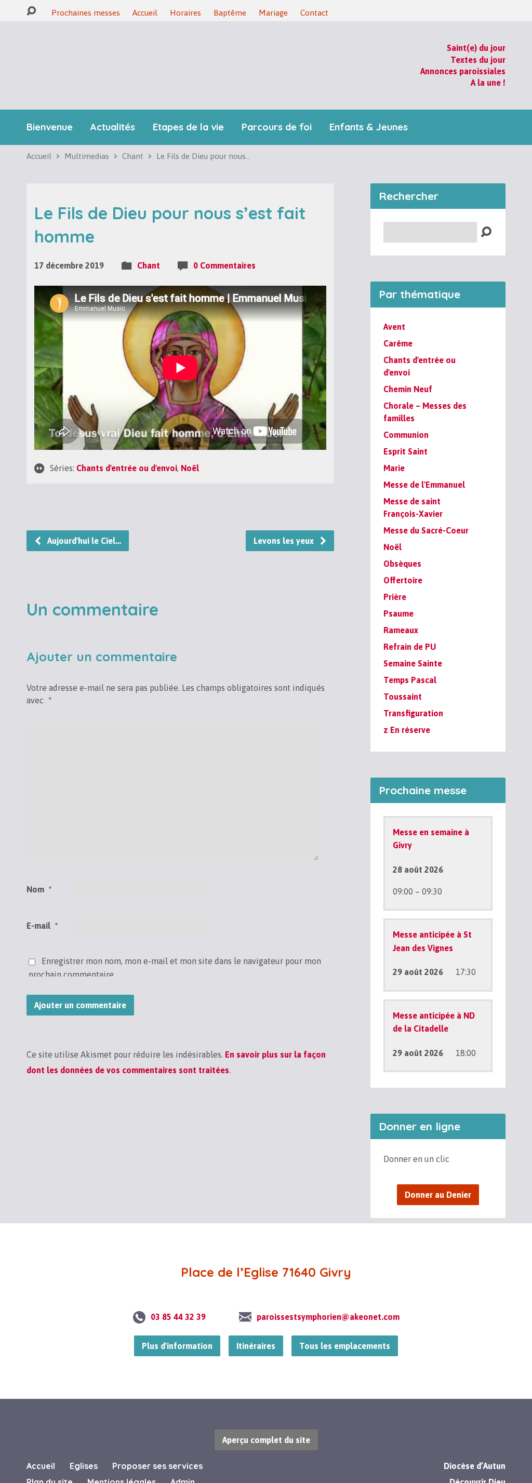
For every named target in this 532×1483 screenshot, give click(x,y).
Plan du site (49, 1460)
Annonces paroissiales (463, 60)
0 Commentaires (224, 243)
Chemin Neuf (407, 367)
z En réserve (406, 708)
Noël (190, 446)
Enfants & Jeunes (368, 105)
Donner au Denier (438, 1173)
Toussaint (402, 674)
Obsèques (402, 541)
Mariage (273, 12)
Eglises (84, 1444)
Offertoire (402, 558)
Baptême (230, 12)
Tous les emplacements (344, 1324)
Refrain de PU (409, 625)
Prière (394, 575)
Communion (406, 413)
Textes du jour (478, 49)
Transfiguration (413, 691)
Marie (394, 446)
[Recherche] (31, 11)
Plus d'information (177, 1324)
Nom (38, 867)
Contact (314, 12)
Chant (132, 134)
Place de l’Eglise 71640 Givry (266, 1251)
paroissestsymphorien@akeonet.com (328, 1295)
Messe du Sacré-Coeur (426, 508)
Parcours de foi (277, 105)
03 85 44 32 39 (178, 1295)
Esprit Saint (405, 429)
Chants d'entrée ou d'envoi (126, 446)
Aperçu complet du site (266, 1418)
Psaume (398, 591)
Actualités (112, 105)
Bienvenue (49, 105)
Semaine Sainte (412, 641)
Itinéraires (255, 1324)
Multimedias (86, 134)
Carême (398, 321)
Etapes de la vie (188, 105)
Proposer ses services (157, 1444)
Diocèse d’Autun (475, 1444)
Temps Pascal (409, 658)
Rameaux (400, 608)
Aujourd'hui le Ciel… (83, 519)
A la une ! (488, 72)
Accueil (144, 12)
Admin (182, 1460)
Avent (394, 305)
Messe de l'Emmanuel (424, 462)
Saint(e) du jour (476, 37)
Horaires (185, 12)
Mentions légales (121, 1460)
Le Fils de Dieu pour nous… (203, 134)
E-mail (42, 903)
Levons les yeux (285, 519)
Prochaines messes (85, 12)
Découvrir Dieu (477, 1460)
